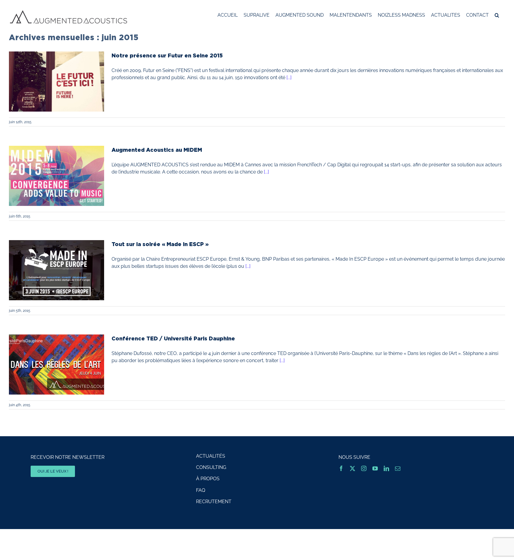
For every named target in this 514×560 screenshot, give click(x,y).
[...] (289, 77)
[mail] (397, 468)
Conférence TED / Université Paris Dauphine (173, 338)
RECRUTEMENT (213, 501)
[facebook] (341, 468)
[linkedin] (386, 468)
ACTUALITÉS (210, 456)
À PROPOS (208, 478)
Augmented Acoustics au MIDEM (157, 150)
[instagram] (363, 468)
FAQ (200, 490)
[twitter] (352, 468)
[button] (497, 15)
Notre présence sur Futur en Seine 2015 (167, 55)
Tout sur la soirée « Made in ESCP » (160, 244)
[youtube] (375, 468)
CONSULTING (211, 467)
